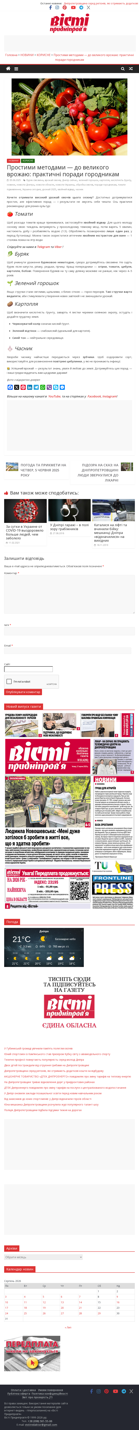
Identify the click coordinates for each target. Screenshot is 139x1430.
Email (8, 645)
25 (25, 1313)
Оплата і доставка (23, 1390)
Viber (58, 247)
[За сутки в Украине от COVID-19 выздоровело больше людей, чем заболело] (25, 501)
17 (6, 1307)
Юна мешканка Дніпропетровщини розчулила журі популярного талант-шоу (51, 1104)
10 (6, 1302)
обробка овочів (84, 184)
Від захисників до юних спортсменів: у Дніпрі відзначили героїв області (47, 1099)
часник (79, 189)
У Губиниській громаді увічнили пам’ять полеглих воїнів (101, 3)
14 (80, 1302)
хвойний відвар (66, 189)
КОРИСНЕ (28, 160)
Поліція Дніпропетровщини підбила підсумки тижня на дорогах (43, 1110)
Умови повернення (50, 1390)
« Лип (68, 1327)
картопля (104, 180)
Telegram (43, 247)
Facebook (94, 396)
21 (80, 1307)
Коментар (11, 573)
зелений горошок (88, 180)
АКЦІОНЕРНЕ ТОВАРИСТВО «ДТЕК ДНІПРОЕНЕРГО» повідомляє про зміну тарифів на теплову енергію (67, 1076)
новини (11, 184)
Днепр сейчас (69, 180)
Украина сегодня (31, 189)
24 (6, 1313)
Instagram (109, 396)
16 (118, 1302)
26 (44, 1313)
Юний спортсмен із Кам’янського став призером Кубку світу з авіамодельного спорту (57, 1054)
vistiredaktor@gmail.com (41, 1424)
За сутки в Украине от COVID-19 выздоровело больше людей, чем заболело (24, 532)
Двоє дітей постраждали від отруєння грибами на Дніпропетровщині (46, 1065)
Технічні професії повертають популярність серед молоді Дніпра (44, 1059)
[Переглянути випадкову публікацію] (131, 68)
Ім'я (7, 625)
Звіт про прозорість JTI (37, 1397)
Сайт (7, 664)
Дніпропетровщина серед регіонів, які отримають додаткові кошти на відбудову (54, 1071)
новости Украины (65, 184)
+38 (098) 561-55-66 (40, 1421)
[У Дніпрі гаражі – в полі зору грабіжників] (69, 501)
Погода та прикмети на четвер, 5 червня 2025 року (43, 470)
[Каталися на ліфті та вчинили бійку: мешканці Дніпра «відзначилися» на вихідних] (113, 501)
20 (62, 1307)
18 (25, 1307)
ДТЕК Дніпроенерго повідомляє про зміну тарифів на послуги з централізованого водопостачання (65, 1087)
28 (80, 1313)
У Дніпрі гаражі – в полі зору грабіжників (69, 527)
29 (99, 1313)
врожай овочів (53, 180)
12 (44, 1302)
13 (62, 1302)
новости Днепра (25, 184)
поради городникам (105, 184)
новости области (45, 184)
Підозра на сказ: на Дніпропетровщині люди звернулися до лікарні (97, 472)
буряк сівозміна (34, 180)
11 (25, 1302)
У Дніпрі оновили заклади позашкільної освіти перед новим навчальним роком (53, 1093)
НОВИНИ (13, 160)
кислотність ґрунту (121, 180)
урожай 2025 (49, 189)
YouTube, (54, 396)
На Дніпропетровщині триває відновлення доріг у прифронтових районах (49, 1082)
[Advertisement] (70, 43)
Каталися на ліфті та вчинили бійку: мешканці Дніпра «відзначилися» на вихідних (110, 533)
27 (62, 1313)
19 (44, 1307)
